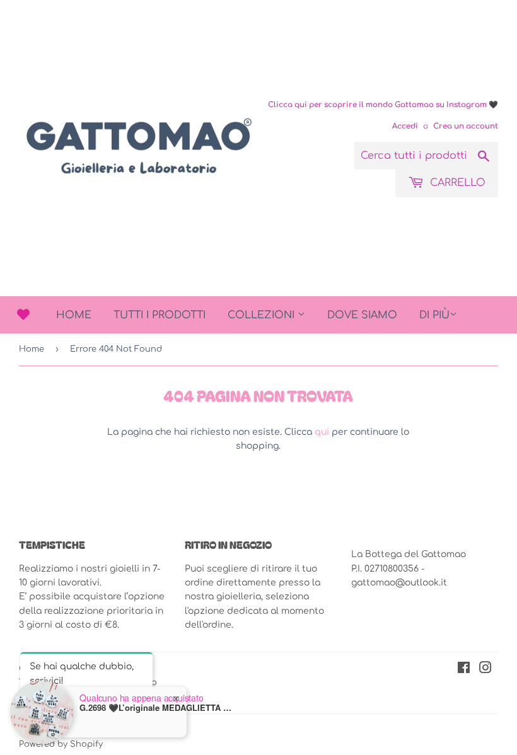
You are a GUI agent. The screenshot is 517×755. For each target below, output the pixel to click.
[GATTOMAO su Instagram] (485, 669)
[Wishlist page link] (23, 314)
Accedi (405, 126)
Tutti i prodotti (159, 315)
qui (322, 432)
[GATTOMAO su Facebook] (463, 669)
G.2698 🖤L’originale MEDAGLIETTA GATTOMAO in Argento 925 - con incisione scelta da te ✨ (158, 706)
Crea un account (465, 126)
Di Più (434, 315)
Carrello (456, 182)
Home (73, 315)
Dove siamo (362, 315)
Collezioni (263, 315)
